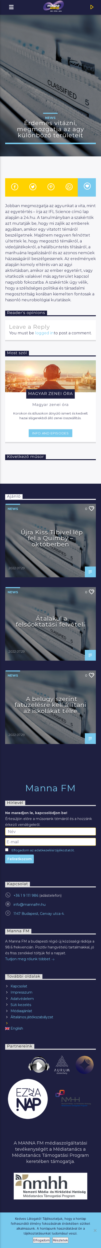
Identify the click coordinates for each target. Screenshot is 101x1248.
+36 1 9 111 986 (25, 895)
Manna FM (50, 788)
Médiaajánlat (21, 1011)
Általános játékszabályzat (32, 1017)
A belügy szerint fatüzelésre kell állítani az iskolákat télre (50, 705)
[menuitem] (50, 1028)
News (50, 118)
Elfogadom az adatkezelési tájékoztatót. (43, 850)
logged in (44, 333)
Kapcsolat (19, 986)
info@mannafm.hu (29, 904)
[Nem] (94, 1230)
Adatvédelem (22, 998)
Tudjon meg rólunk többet (28, 959)
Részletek (60, 1240)
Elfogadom (41, 1240)
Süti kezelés (21, 1005)
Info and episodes (50, 433)
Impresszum (21, 992)
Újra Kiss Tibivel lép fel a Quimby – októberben (52, 538)
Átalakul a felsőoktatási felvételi (50, 621)
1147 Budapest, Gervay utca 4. (38, 913)
